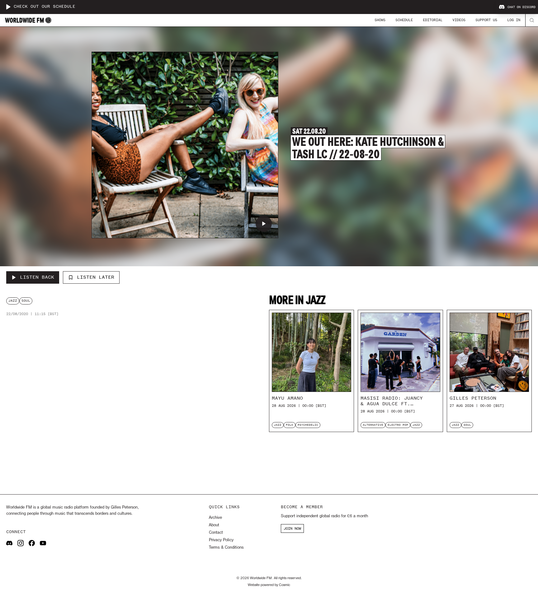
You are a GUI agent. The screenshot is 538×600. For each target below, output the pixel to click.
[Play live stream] (8, 7)
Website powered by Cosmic (269, 585)
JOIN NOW (292, 528)
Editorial (432, 20)
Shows (380, 20)
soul (25, 301)
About (214, 525)
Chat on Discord (521, 7)
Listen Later (95, 277)
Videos (458, 20)
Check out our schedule (44, 6)
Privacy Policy (221, 540)
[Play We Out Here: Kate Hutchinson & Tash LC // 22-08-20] (264, 224)
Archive (215, 517)
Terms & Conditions (226, 547)
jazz (12, 301)
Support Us (486, 20)
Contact (216, 532)
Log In (513, 20)
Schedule (404, 20)
